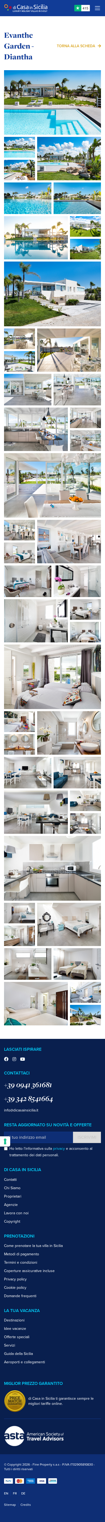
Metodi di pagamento (21, 1254)
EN (6, 1493)
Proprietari (12, 1196)
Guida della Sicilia (18, 1353)
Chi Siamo (12, 1188)
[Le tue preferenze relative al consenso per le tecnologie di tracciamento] (5, 1141)
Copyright (12, 1221)
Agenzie (11, 1204)
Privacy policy (15, 1279)
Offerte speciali (16, 1337)
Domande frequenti (20, 1296)
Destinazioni (14, 1320)
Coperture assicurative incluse (29, 1271)
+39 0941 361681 (28, 1084)
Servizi (9, 1345)
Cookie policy (15, 1287)
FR (15, 1493)
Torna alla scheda (76, 46)
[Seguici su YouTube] (22, 1059)
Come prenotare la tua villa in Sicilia (33, 1245)
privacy (59, 1148)
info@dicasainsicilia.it (21, 1110)
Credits (25, 1505)
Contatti (10, 1179)
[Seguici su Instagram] (14, 1059)
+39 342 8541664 (28, 1098)
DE (23, 1493)
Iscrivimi (87, 1137)
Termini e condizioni (20, 1262)
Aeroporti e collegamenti (24, 1362)
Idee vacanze (15, 1328)
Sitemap (10, 1505)
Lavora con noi (16, 1213)
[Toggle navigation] (97, 8)
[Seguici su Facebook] (6, 1059)
